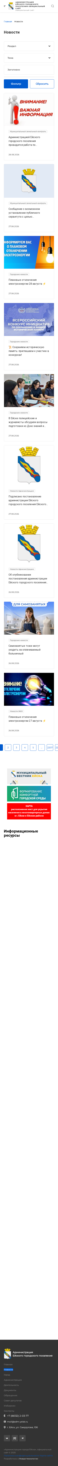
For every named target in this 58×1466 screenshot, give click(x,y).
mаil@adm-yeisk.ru (17, 1421)
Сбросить (42, 83)
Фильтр (16, 83)
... (41, 747)
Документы (10, 1390)
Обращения (10, 1395)
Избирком (9, 1405)
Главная (8, 1364)
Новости (8, 1369)
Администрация (13, 1380)
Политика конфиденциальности (21, 1455)
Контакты (9, 1411)
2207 (50, 747)
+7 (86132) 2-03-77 (18, 1415)
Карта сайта (46, 1455)
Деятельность (11, 1385)
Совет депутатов (13, 1400)
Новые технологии (28, 1458)
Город (7, 1374)
